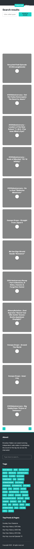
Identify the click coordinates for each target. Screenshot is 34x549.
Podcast (13, 501)
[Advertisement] (17, 34)
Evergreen (6, 485)
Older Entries (30, 428)
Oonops (5, 501)
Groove (16, 488)
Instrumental (14, 492)
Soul (27, 504)
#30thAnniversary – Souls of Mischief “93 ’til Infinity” (17, 159)
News (27, 498)
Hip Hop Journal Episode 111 (12, 536)
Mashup (25, 495)
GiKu (10, 488)
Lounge (18, 495)
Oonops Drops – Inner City (17, 377)
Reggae (15, 504)
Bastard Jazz (23, 469)
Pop (19, 501)
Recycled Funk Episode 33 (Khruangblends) (17, 66)
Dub (14, 479)
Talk (16, 507)
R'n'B (4, 504)
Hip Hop (23, 488)
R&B (24, 501)
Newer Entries (4, 428)
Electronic (19, 482)
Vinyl (5, 511)
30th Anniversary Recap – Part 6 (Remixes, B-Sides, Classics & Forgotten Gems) (17, 284)
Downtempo (7, 479)
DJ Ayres (12, 476)
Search (29, 457)
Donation (19, 5)
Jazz (4, 495)
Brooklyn (12, 473)
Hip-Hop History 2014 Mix (12, 533)
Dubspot (20, 479)
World (11, 511)
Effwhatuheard (8, 482)
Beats (5, 473)
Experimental (16, 485)
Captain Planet (23, 473)
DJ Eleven (20, 476)
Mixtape (20, 498)
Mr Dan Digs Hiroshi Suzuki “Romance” (17, 253)
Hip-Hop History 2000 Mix (12, 530)
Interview (24, 492)
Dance (5, 476)
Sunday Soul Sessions (10, 523)
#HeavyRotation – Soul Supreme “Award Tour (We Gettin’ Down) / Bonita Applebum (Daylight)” (17, 315)
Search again (25, 14)
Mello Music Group (9, 498)
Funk (4, 488)
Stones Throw (8, 507)
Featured (27, 485)
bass (15, 469)
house (5, 492)
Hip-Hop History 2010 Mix (12, 526)
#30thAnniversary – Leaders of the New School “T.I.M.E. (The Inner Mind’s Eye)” (17, 128)
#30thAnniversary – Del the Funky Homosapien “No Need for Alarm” (17, 97)
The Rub (22, 507)
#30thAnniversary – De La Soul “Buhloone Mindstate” (17, 190)
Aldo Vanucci (7, 469)
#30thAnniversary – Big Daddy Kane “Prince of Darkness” (17, 408)
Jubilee (11, 495)
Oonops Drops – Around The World (17, 346)
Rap (9, 504)
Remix (22, 504)
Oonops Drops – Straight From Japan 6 (17, 221)
